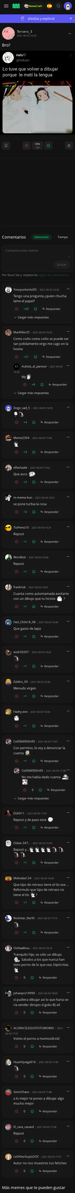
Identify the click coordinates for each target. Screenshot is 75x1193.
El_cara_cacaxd (24, 1127)
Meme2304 (21, 438)
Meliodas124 (22, 878)
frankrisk (19, 587)
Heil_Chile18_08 (24, 622)
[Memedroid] (16, 6)
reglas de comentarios (53, 275)
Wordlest (20, 557)
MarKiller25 (21, 332)
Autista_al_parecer (34, 366)
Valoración (41, 237)
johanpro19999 (24, 993)
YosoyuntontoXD (25, 289)
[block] (70, 33)
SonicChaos (21, 1092)
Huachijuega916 (25, 1062)
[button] (58, 6)
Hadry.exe (20, 712)
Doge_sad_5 (22, 408)
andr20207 (21, 652)
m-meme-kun (23, 497)
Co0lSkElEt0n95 (24, 741)
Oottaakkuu (21, 948)
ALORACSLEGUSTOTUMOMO (34, 1028)
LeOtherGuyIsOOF (26, 1156)
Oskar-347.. (21, 843)
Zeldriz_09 (21, 682)
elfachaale (20, 467)
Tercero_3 (24, 31)
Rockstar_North (24, 918)
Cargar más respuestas (33, 317)
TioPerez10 (21, 527)
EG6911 (19, 813)
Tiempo (63, 237)
